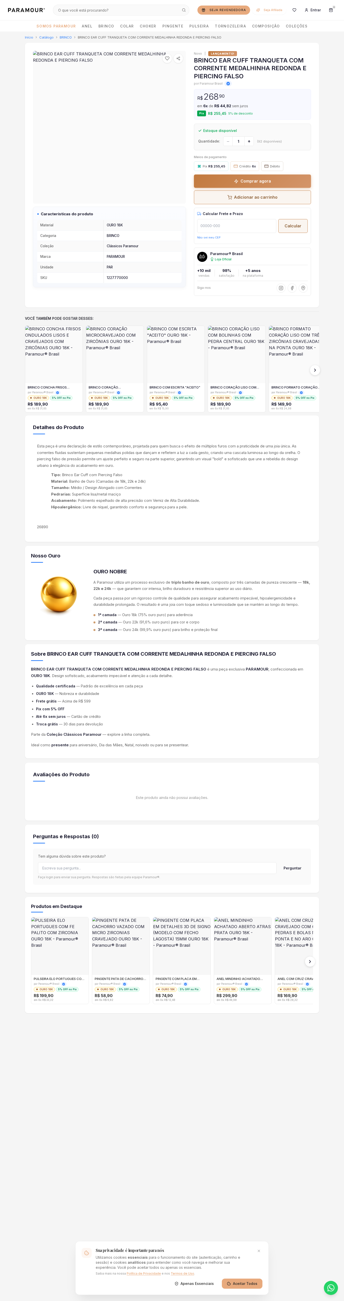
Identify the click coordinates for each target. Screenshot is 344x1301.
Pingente (172, 26)
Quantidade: (209, 141)
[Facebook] (292, 288)
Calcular (293, 225)
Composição (266, 26)
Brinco (106, 26)
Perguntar (292, 868)
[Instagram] (281, 288)
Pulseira (199, 26)
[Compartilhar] (178, 58)
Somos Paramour (56, 26)
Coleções (296, 26)
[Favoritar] (167, 58)
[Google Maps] (303, 288)
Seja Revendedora (228, 10)
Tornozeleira (230, 26)
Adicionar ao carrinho (256, 197)
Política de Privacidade (144, 1273)
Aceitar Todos (245, 1283)
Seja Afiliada (273, 10)
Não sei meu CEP (209, 237)
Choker (148, 26)
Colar (127, 26)
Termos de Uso (182, 1273)
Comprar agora (255, 181)
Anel (87, 26)
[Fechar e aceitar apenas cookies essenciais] (258, 1250)
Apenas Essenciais (197, 1283)
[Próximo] (315, 370)
